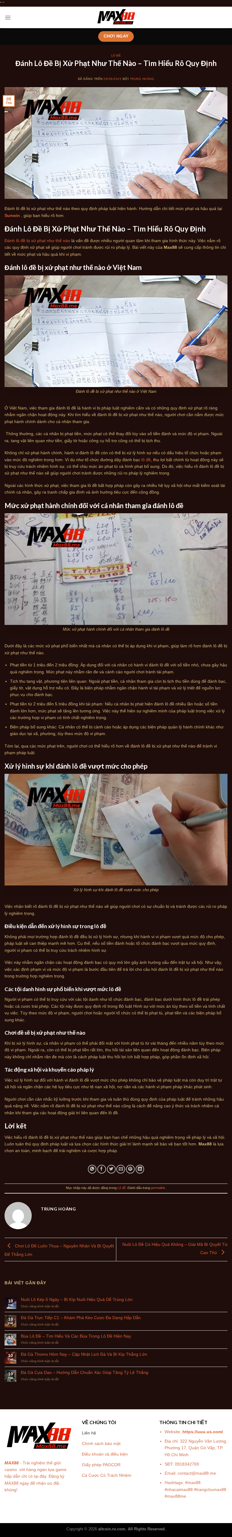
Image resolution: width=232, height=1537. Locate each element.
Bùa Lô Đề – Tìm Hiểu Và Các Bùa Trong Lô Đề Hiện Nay (76, 1336)
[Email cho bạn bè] (120, 1169)
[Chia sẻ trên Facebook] (101, 1169)
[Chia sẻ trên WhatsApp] (92, 1169)
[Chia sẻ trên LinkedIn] (140, 1169)
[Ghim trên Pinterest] (130, 1169)
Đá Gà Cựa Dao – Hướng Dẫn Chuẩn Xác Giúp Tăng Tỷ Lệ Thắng (84, 1372)
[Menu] (8, 18)
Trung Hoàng (142, 78)
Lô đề (116, 55)
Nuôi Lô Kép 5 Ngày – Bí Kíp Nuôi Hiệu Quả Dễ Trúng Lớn (77, 1299)
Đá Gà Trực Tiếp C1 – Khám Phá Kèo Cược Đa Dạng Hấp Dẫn (81, 1317)
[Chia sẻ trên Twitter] (111, 1169)
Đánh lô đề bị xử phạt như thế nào (37, 240)
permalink (158, 1188)
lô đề (146, 459)
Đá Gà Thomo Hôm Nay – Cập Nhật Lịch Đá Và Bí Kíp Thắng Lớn (84, 1354)
